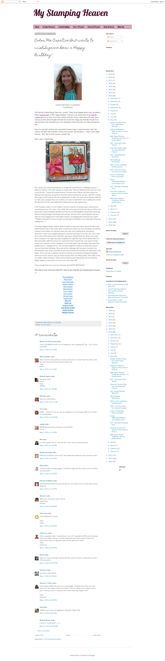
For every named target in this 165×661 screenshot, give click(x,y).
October (113, 104)
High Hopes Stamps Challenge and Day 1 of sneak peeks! (119, 138)
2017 (111, 80)
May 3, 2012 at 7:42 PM (48, 489)
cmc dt (43, 324)
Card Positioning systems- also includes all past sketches (117, 291)
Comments (113, 41)
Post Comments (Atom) (52, 639)
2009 (111, 225)
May (112, 120)
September (114, 107)
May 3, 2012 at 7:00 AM (48, 389)
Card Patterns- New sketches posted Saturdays (117, 301)
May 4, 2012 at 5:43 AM (48, 576)
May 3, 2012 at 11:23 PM (48, 563)
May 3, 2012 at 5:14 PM (48, 458)
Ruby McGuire (68, 289)
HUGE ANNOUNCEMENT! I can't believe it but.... (118, 181)
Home (37, 27)
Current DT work (94, 27)
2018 (111, 77)
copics (48, 324)
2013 (111, 92)
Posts (111, 37)
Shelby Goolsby (68, 310)
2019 (111, 74)
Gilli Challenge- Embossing (115, 161)
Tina (41, 409)
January (113, 215)
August (113, 111)
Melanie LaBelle (68, 284)
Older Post (97, 635)
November (114, 101)
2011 (110, 219)
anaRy (42, 424)
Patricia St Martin (46, 481)
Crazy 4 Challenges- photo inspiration (117, 175)
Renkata (43, 396)
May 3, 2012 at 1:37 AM (48, 350)
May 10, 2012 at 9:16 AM (49, 626)
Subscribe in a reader (113, 271)
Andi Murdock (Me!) (68, 308)
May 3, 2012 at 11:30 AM (48, 417)
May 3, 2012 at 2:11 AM (48, 369)
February (113, 212)
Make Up (121, 27)
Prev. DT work (78, 27)
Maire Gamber (45, 357)
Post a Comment (43, 631)
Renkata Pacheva (68, 312)
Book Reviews (109, 27)
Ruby (42, 465)
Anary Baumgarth (68, 282)
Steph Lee (67, 303)
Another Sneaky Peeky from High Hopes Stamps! (118, 124)
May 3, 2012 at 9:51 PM (48, 526)
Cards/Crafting (64, 27)
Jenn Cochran (67, 294)
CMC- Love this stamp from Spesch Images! (118, 171)
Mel (41, 439)
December (114, 98)
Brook (42, 555)
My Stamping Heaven (70, 12)
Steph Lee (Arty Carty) (48, 341)
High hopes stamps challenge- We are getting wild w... (117, 200)
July (112, 114)
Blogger (92, 655)
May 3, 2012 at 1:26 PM (48, 432)
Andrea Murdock (114, 252)
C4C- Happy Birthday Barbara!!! (117, 156)
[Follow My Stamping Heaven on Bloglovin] (115, 243)
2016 (111, 83)
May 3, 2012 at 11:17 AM (48, 402)
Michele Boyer (45, 620)
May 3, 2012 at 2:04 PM (48, 445)
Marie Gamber (68, 286)
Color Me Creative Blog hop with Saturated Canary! (118, 150)
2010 (111, 222)
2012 (111, 96)
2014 (111, 89)
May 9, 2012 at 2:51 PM (48, 613)
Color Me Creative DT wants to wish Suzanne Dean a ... (119, 193)
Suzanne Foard (68, 305)
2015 (111, 86)
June (112, 117)
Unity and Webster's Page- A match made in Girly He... (119, 131)
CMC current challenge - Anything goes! (118, 166)
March (112, 209)
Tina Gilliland (68, 277)
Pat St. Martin (68, 291)
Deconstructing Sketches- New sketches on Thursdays (118, 296)
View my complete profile (115, 255)
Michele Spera (68, 296)
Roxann (43, 496)
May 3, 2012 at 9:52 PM (48, 548)
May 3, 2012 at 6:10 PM (48, 474)
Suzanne (43, 570)
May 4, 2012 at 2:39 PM (48, 600)
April (112, 206)
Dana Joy (68, 301)
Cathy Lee (43, 533)
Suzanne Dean (44, 115)
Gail (41, 607)
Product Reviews (49, 27)
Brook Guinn (68, 279)
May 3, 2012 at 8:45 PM (48, 506)
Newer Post (39, 635)
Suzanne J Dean (46, 583)
